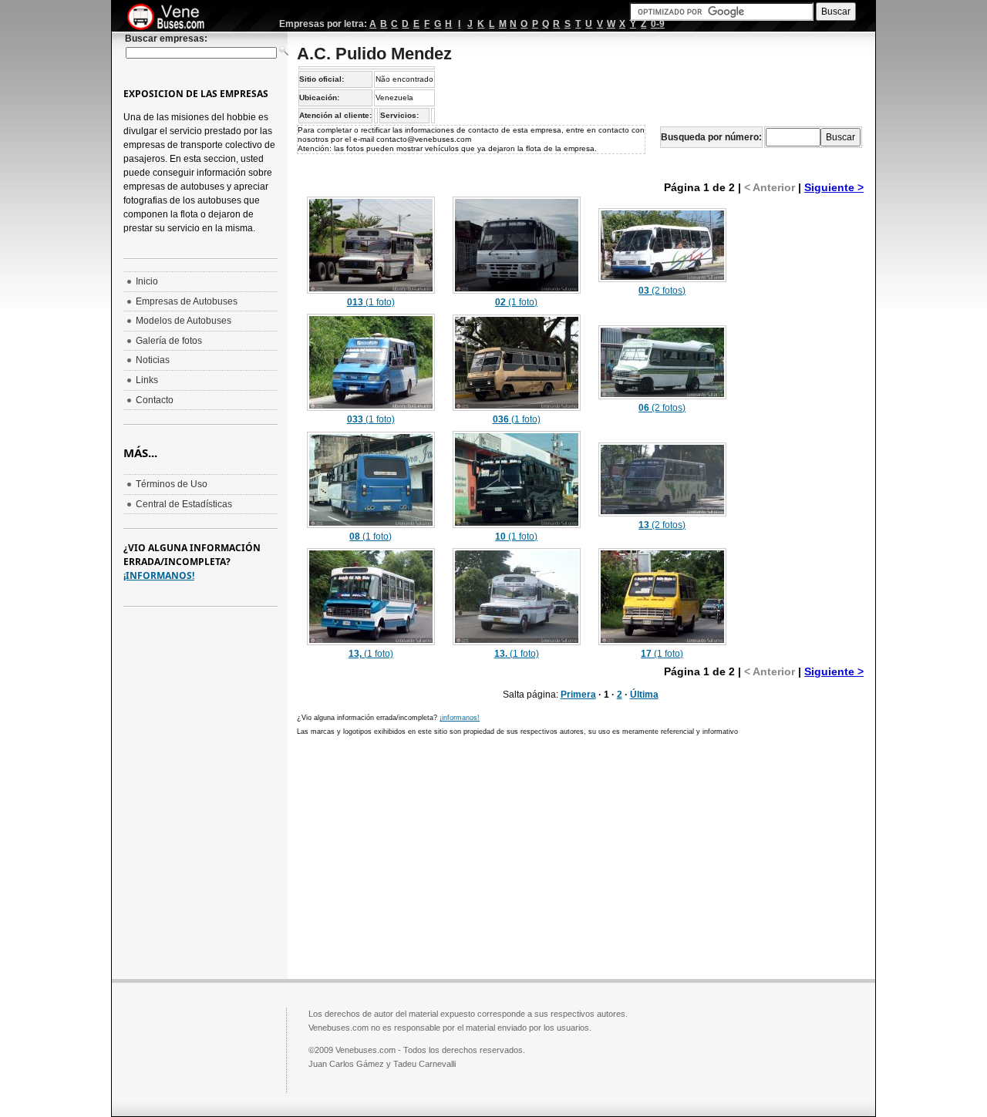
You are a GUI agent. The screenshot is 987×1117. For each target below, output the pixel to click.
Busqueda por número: (711, 137)
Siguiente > (834, 187)
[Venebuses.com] (171, 17)
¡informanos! (460, 718)
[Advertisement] (802, 425)
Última (644, 694)
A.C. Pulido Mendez (374, 53)
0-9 (658, 24)
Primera (578, 694)
